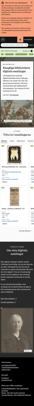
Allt (2, 54)
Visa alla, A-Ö (26, 51)
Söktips (31, 45)
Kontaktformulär (6, 380)
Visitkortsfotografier (21, 54)
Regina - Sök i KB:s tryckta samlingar (13, 393)
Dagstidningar (9, 54)
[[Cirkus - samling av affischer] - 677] (14, 206)
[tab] (4, 141)
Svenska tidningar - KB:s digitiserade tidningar (16, 395)
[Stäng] (31, 2)
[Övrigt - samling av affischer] (10, 179)
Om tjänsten (28, 39)
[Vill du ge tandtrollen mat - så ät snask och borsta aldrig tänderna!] (14, 164)
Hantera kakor (5, 370)
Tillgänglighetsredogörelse (9, 367)
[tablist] (17, 141)
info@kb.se (5, 378)
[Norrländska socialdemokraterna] (11, 172)
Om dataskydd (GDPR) (8, 365)
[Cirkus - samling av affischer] (10, 221)
